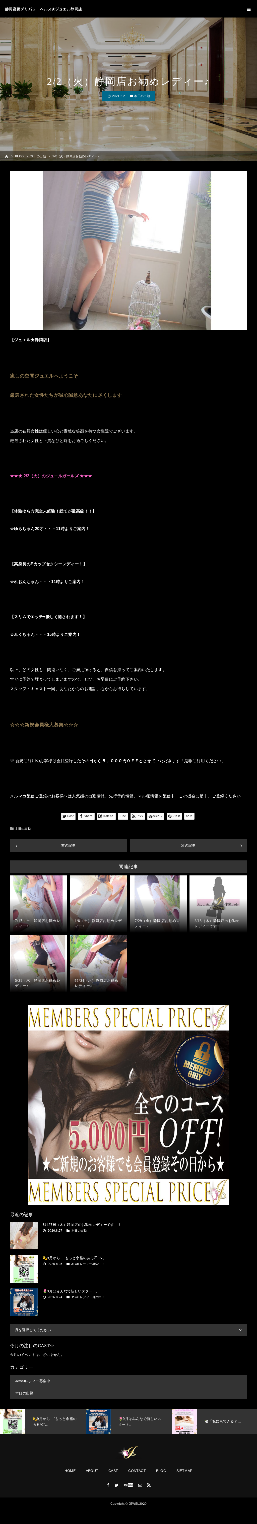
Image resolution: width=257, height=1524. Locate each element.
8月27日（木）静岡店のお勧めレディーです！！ (82, 1225)
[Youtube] (128, 1484)
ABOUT (92, 1470)
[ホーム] (6, 156)
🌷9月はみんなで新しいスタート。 (71, 1291)
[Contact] (140, 1484)
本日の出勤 (142, 96)
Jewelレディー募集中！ (88, 1264)
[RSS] (148, 1484)
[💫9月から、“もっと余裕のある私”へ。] (24, 1269)
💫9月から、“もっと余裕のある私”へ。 (74, 1258)
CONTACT (137, 1470)
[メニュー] (248, 9)
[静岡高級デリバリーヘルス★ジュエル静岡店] (128, 1452)
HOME (70, 1470)
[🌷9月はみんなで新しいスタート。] (24, 1302)
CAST (113, 1470)
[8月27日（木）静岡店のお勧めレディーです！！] (24, 1235)
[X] (116, 1484)
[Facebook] (108, 1484)
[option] (43, 1421)
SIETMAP (184, 1470)
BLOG (161, 1470)
